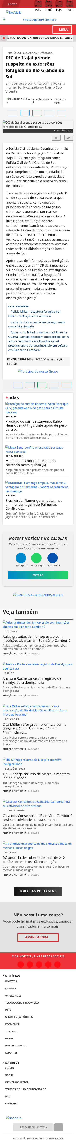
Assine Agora (36, 937)
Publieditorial (16, 1045)
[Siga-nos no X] (39, 964)
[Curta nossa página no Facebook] (20, 964)
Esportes (11, 1052)
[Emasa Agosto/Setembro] (38, 20)
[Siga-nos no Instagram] (30, 964)
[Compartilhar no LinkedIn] (61, 113)
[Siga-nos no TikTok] (57, 964)
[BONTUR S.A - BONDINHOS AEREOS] (38, 595)
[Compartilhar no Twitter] (25, 113)
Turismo (11, 1031)
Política (11, 981)
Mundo (10, 988)
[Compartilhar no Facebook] (12, 113)
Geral (9, 1038)
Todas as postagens (38, 891)
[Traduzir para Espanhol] (59, 4)
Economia (12, 1024)
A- (56, 137)
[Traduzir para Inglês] (48, 4)
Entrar (12, 4)
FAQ (7, 1096)
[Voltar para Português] (38, 4)
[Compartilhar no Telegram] (49, 113)
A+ (68, 137)
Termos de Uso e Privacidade (25, 1089)
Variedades (13, 995)
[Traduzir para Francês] (69, 4)
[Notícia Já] (13, 12)
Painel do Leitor (17, 1082)
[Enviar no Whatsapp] (37, 113)
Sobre (9, 1075)
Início (9, 1067)
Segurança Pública (19, 1017)
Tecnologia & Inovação (22, 1002)
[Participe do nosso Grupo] (38, 372)
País (8, 1010)
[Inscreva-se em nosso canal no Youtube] (48, 964)
